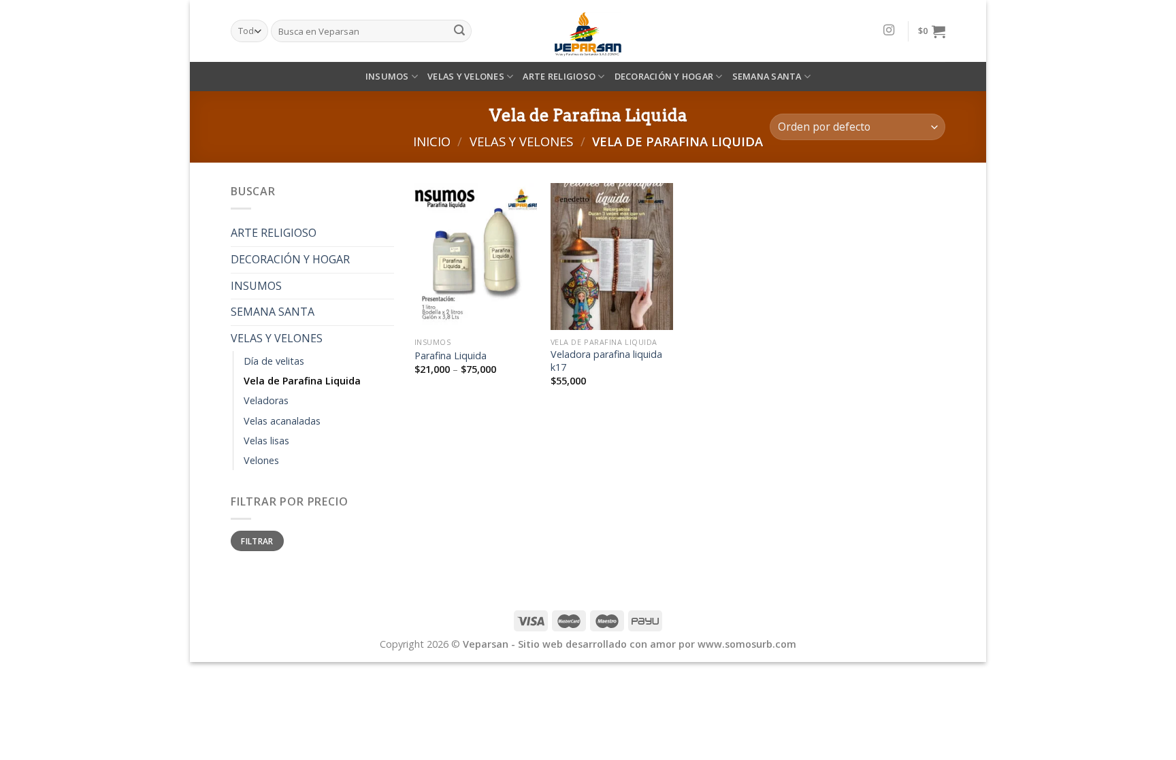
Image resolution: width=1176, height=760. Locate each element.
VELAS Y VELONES (465, 76)
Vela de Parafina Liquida (302, 380)
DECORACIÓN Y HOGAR (664, 76)
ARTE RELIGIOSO (559, 76)
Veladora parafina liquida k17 (606, 361)
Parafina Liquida (450, 356)
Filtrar (257, 540)
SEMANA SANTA (767, 76)
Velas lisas (266, 440)
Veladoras (266, 400)
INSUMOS (387, 76)
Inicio (432, 141)
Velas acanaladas (282, 420)
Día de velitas (274, 360)
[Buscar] (459, 31)
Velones (261, 460)
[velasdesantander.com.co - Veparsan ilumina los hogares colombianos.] (588, 31)
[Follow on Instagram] (888, 30)
